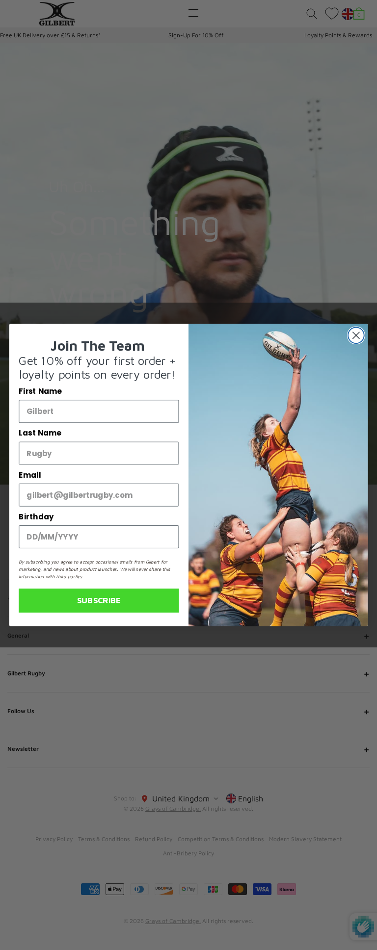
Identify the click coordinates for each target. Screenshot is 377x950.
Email (30, 475)
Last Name (40, 433)
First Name (40, 391)
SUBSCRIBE (99, 600)
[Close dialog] (356, 335)
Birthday (36, 517)
